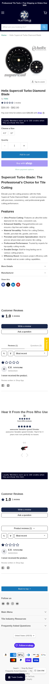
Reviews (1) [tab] (13, 345)
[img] (24, 419)
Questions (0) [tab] (36, 345)
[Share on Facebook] (3, 285)
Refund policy (24, 674)
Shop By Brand (27, 668)
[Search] (44, 27)
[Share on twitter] (8, 386)
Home (4, 35)
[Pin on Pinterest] (18, 285)
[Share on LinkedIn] (13, 285)
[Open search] (4, 353)
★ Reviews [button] (47, 344)
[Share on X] (8, 285)
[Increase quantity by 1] (24, 145)
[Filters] (10, 353)
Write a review (24, 326)
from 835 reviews (24, 421)
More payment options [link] (24, 169)
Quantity (4, 140)
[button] (7, 103)
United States (23, 636)
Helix (6, 99)
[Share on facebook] (2, 386)
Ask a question (24, 332)
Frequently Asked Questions (16, 671)
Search (16, 668)
